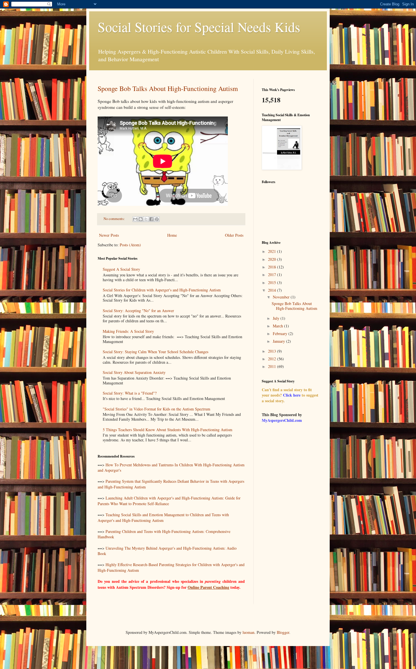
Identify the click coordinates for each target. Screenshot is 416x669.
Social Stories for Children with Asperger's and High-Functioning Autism (162, 290)
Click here (292, 395)
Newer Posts (109, 235)
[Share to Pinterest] (157, 219)
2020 (272, 259)
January (279, 341)
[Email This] (135, 219)
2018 (272, 267)
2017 (272, 274)
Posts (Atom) (130, 244)
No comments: (115, 218)
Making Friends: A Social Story (128, 331)
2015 (272, 282)
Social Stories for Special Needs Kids (199, 27)
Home (172, 235)
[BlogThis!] (140, 219)
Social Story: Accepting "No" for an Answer (138, 310)
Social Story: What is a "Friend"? (129, 393)
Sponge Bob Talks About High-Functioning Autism (168, 88)
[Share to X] (146, 219)
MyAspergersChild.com (282, 420)
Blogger (283, 632)
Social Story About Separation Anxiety (134, 372)
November (282, 297)
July (276, 318)
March (278, 326)
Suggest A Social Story (121, 269)
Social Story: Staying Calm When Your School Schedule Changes (155, 351)
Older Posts (234, 235)
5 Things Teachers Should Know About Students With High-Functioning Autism (167, 429)
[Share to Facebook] (151, 219)
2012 (272, 358)
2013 (272, 351)
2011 (272, 366)
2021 (272, 251)
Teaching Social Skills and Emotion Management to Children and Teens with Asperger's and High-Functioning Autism (163, 517)
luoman (248, 632)
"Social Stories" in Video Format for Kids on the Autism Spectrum (156, 409)
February (280, 333)
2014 (272, 290)
